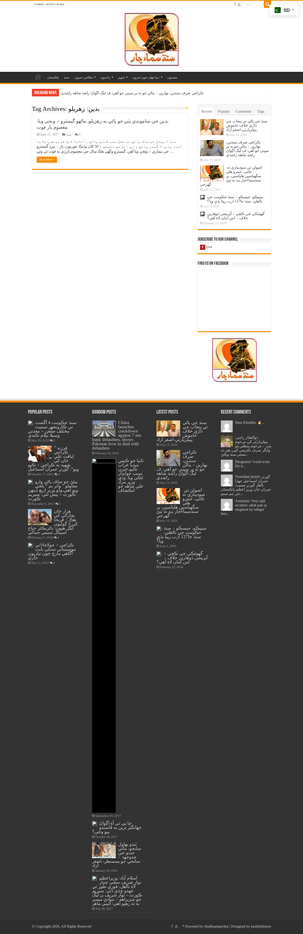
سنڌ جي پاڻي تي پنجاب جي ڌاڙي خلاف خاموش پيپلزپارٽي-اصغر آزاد (246, 125)
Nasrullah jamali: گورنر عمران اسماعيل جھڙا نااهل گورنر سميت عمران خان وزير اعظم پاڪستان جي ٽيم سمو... (246, 485)
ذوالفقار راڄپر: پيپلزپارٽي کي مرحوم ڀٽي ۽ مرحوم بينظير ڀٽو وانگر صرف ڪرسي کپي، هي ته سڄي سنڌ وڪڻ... (246, 445)
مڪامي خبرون (83, 77)
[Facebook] (234, 4)
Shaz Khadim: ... (249, 422)
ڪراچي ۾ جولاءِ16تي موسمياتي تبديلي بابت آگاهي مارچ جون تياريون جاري (52, 551)
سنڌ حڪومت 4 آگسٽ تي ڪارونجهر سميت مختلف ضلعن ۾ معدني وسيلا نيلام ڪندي (52, 429)
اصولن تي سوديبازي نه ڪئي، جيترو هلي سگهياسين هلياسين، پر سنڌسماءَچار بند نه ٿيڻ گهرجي (231, 175)
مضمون (172, 77)
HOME (38, 77)
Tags (260, 111)
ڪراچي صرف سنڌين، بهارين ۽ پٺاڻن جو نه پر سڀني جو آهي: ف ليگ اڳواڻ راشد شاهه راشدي (132, 93)
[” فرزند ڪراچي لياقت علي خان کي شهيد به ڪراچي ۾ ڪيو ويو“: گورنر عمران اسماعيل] (40, 454)
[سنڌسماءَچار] (151, 38)
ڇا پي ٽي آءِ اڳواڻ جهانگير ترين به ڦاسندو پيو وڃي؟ (117, 827)
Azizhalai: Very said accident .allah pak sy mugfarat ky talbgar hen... (244, 507)
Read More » (47, 159)
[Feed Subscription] (187, 108)
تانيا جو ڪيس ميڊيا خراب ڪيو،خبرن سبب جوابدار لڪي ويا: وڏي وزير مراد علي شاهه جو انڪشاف (130, 475)
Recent (206, 111)
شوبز (121, 77)
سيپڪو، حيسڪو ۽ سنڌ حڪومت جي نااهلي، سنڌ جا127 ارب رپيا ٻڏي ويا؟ (235, 199)
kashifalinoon (261, 926)
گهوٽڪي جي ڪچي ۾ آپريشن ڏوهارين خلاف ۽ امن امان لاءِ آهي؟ (236, 216)
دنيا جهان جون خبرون (146, 77)
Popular (223, 111)
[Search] (267, 4)
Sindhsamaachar (216, 926)
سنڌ (66, 77)
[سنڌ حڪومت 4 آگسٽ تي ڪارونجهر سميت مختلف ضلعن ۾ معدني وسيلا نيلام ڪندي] (30, 422)
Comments (243, 111)
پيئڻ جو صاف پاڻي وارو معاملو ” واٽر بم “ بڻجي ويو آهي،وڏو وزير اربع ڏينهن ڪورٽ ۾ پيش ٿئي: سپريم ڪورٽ (53, 490)
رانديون (105, 77)
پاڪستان (53, 77)
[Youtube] (239, 4)
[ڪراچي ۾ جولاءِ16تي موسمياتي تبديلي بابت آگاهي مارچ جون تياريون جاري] (30, 545)
